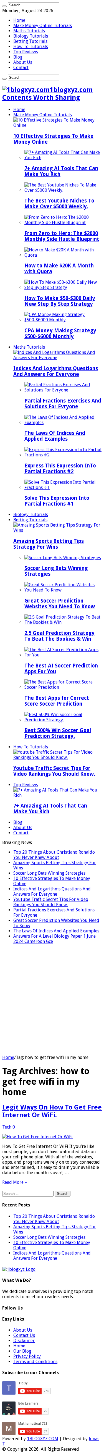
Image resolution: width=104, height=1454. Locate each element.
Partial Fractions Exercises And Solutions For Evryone (62, 403)
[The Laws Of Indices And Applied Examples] (63, 422)
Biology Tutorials (30, 36)
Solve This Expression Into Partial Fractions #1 (56, 501)
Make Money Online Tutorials (42, 25)
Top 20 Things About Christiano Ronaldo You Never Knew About (54, 855)
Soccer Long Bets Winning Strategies (49, 873)
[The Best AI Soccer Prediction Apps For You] (63, 655)
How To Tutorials (30, 46)
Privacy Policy (27, 1356)
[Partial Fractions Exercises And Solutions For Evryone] (63, 390)
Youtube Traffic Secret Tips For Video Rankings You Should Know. (54, 771)
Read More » (14, 1182)
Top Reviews (25, 51)
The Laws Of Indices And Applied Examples (54, 436)
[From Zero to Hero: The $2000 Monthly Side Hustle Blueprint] (63, 222)
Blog (17, 57)
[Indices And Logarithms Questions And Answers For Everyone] (57, 357)
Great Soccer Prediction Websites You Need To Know (59, 603)
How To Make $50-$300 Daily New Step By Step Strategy (59, 301)
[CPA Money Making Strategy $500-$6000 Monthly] (63, 319)
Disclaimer (24, 1340)
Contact (21, 67)
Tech (6, 1127)
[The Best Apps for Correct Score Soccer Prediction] (63, 687)
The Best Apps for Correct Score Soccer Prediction (56, 701)
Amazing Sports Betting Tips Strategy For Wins (48, 544)
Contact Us (24, 1335)
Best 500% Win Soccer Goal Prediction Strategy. (57, 733)
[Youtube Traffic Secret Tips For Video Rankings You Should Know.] (57, 757)
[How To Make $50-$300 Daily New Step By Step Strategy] (63, 287)
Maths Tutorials (29, 30)
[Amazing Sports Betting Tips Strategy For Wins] (57, 530)
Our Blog (22, 1351)
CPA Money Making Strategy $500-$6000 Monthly (60, 333)
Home (19, 20)
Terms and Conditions (35, 1361)
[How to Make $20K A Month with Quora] (63, 255)
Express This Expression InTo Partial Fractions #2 (60, 468)
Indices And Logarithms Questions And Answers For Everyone (55, 371)
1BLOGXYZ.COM (42, 1438)
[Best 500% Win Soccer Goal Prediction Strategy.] (63, 719)
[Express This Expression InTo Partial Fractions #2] (63, 455)
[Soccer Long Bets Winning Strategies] (62, 557)
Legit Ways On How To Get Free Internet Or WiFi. (52, 1111)
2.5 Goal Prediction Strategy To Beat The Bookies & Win (59, 636)
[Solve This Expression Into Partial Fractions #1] (63, 487)
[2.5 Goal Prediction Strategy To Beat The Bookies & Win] (63, 622)
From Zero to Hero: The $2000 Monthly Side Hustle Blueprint (61, 236)
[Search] (4, 6)
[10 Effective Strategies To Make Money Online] (57, 125)
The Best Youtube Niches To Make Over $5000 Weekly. (59, 203)
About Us (22, 62)
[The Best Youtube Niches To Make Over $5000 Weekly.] (63, 190)
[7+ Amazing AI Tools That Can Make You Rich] (63, 157)
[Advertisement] (52, 1000)
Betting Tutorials (30, 41)
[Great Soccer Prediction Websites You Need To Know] (63, 590)
